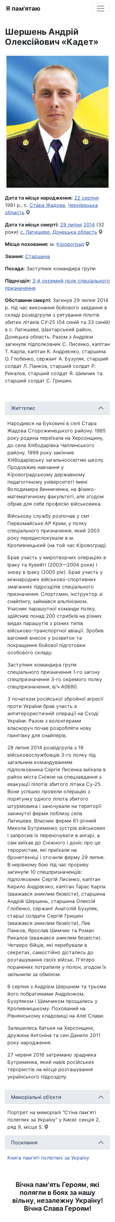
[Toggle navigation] (100, 8)
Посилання (24, 1142)
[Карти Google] (28, 212)
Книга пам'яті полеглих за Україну (48, 1158)
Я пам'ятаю (23, 8)
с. (23, 232)
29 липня (71, 225)
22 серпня (86, 198)
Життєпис (23, 408)
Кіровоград (70, 244)
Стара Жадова (47, 205)
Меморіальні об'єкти (36, 1097)
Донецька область (74, 232)
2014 (89, 225)
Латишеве (38, 232)
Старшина (37, 256)
